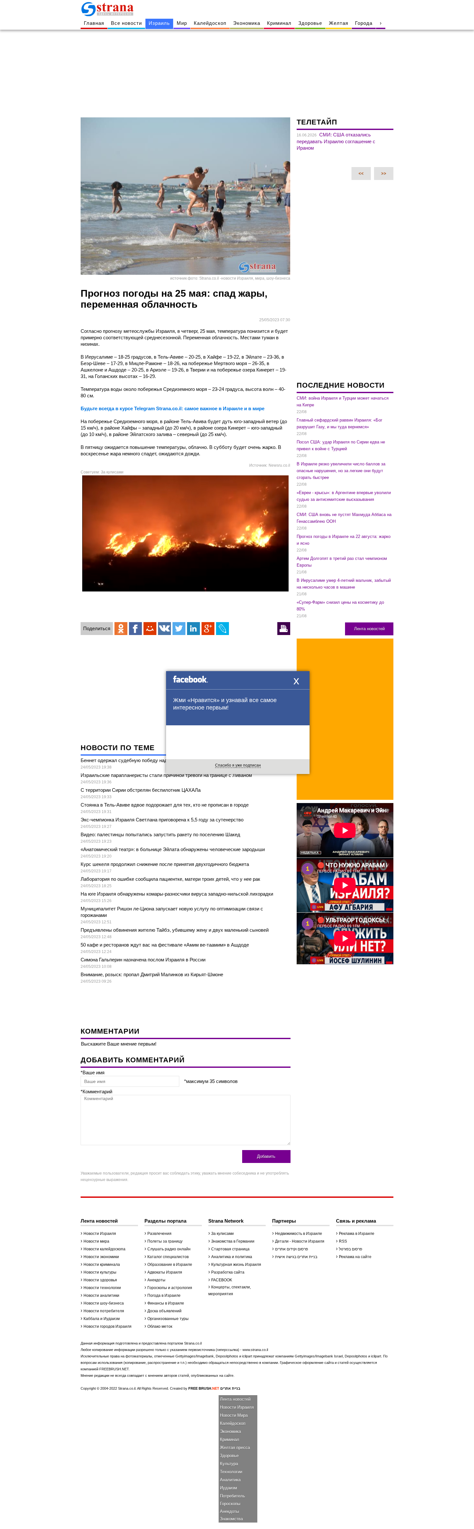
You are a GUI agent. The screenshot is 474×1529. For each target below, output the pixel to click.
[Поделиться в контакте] (164, 628)
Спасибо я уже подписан (238, 765)
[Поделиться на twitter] (179, 628)
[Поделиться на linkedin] (193, 628)
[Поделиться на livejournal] (222, 628)
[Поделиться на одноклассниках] (120, 628)
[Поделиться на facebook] (135, 628)
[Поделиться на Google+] (208, 628)
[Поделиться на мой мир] (149, 628)
